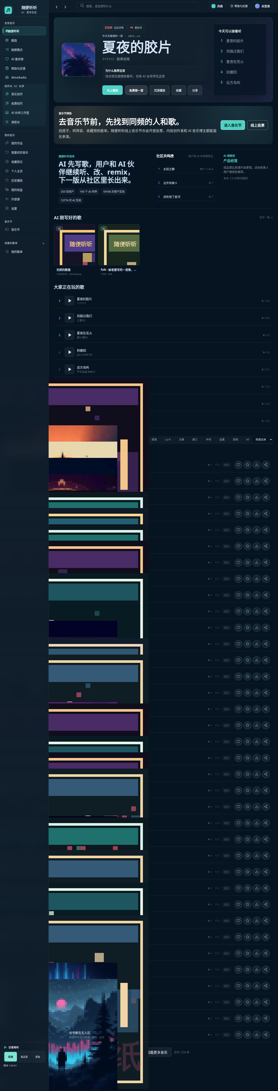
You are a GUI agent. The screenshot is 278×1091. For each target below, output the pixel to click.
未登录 (265, 6)
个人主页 (17, 171)
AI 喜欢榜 (17, 59)
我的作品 (17, 143)
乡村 (208, 439)
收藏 (179, 90)
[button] (163, 464)
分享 (195, 90)
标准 (10, 1056)
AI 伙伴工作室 (20, 113)
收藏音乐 (17, 162)
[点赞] (238, 465)
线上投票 (258, 125)
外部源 (15, 199)
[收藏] (248, 465)
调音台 (15, 122)
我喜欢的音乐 (19, 152)
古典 (181, 439)
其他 (235, 439)
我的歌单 (17, 252)
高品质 (24, 1056)
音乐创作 (17, 94)
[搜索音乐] (138, 6)
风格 (220, 6)
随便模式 (17, 50)
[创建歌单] (43, 243)
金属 (222, 439)
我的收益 (17, 190)
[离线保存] (257, 465)
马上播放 (112, 90)
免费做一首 (136, 90)
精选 (14, 40)
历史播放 (17, 180)
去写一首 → (266, 217)
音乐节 (15, 229)
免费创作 (17, 103)
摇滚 (154, 439)
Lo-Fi (168, 439)
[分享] (266, 465)
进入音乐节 (233, 125)
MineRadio (18, 77)
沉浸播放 (159, 90)
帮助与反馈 (18, 68)
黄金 (37, 1056)
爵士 (195, 439)
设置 (14, 208)
